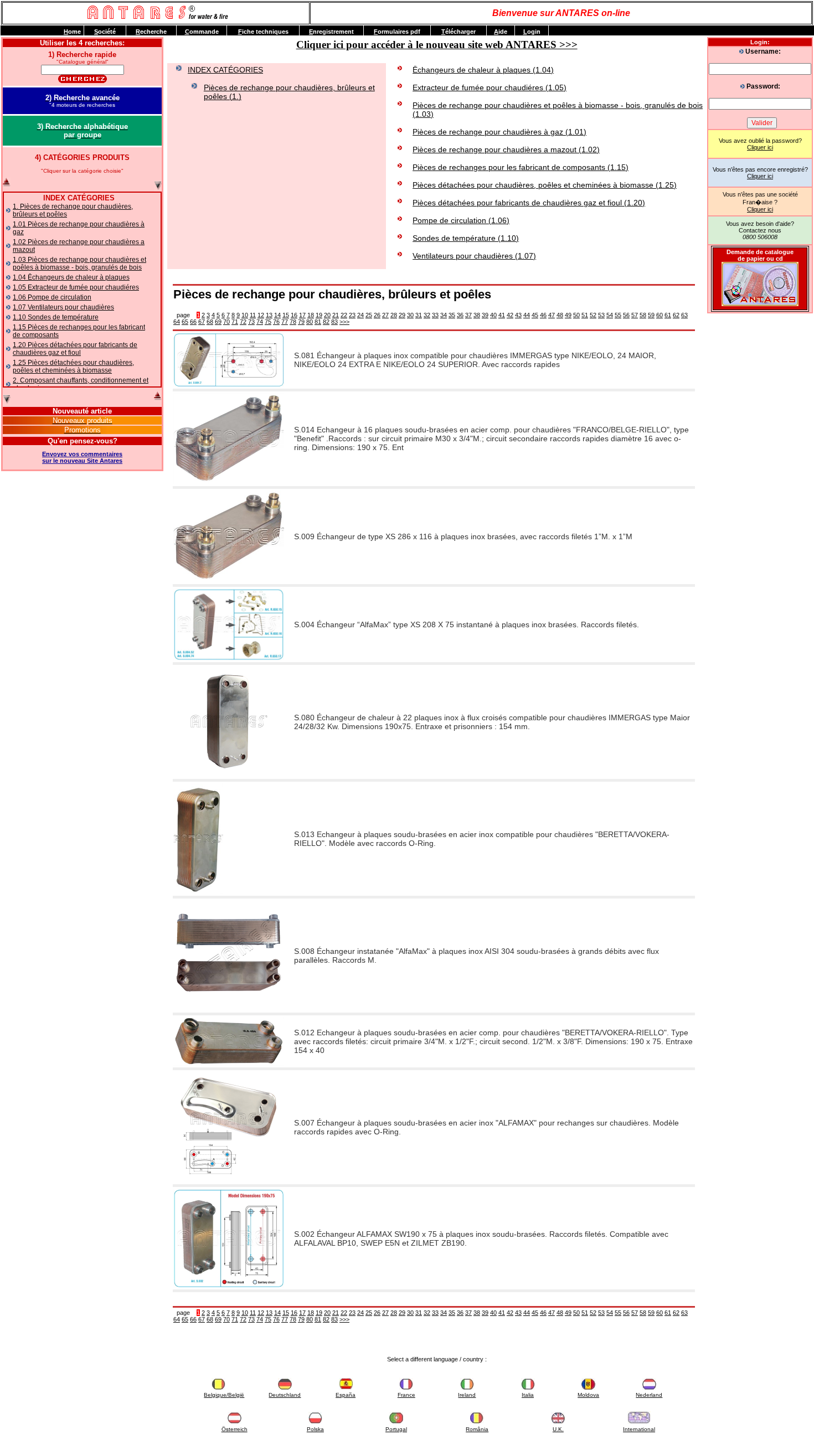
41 (501, 315)
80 (309, 321)
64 (176, 321)
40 (493, 315)
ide (500, 31)
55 (618, 315)
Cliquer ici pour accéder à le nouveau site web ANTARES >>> (437, 44)
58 (643, 315)
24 (360, 315)
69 (218, 321)
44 (526, 315)
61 (667, 315)
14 (277, 315)
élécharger (458, 31)
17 (302, 315)
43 (518, 315)
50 (576, 315)
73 (251, 321)
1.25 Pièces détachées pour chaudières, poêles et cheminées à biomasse (73, 366)
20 (327, 315)
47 (551, 315)
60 (659, 315)
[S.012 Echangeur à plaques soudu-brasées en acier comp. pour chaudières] (228, 1063)
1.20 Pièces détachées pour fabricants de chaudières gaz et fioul (75, 349)
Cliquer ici (760, 147)
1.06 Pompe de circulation (52, 297)
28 (393, 315)
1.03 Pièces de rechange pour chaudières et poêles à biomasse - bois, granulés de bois (79, 263)
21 (335, 315)
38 (476, 315)
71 (234, 321)
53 (601, 315)
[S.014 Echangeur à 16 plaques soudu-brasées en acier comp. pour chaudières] (228, 482)
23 (352, 315)
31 (418, 315)
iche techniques (263, 31)
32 (427, 315)
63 (684, 315)
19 (319, 315)
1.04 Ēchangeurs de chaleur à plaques (71, 277)
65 (185, 321)
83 (334, 321)
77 (284, 321)
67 (201, 321)
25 (368, 315)
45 (535, 315)
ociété (105, 31)
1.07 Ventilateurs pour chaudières (63, 307)
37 (468, 315)
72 (243, 321)
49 (568, 315)
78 (293, 321)
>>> (344, 321)
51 (584, 315)
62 (676, 315)
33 (435, 315)
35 (452, 315)
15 (285, 315)
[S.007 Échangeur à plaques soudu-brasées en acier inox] (228, 1180)
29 (402, 315)
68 (210, 321)
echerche (151, 31)
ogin (531, 31)
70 (226, 321)
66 (193, 321)
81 (318, 321)
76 (276, 321)
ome (72, 31)
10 (244, 315)
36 (460, 315)
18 (310, 315)
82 (326, 321)
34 (443, 315)
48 (560, 315)
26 (377, 315)
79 (301, 321)
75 (268, 321)
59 (651, 315)
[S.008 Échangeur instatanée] (228, 1008)
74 (259, 321)
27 (385, 315)
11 (253, 315)
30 (410, 315)
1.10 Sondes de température (56, 317)
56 (626, 315)
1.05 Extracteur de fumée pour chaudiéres (76, 287)
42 (510, 315)
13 (269, 315)
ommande (202, 31)
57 (634, 315)
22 (344, 315)
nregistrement (331, 31)
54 (609, 315)
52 (593, 315)
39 (485, 315)
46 (543, 315)
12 (260, 315)
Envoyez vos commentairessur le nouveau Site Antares (82, 457)
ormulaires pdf (397, 31)
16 (294, 315)
